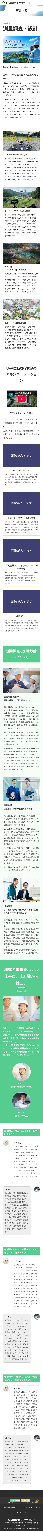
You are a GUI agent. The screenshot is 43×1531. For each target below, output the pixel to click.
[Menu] (39, 3)
